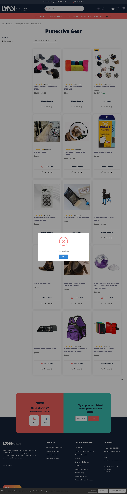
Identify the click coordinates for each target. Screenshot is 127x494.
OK (63, 257)
